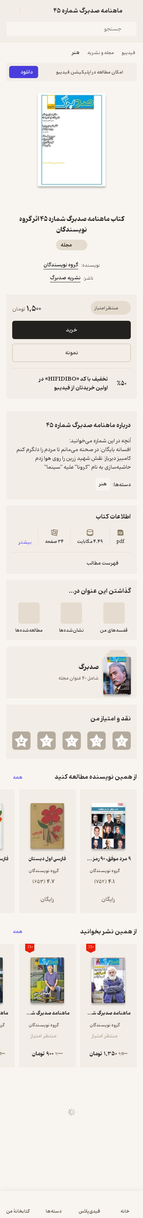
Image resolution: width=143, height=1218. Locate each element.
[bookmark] (90, 200)
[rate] (121, 740)
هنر (76, 53)
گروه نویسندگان (60, 265)
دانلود (27, 72)
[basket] (29, 11)
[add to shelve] (114, 613)
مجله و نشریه (100, 52)
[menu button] (11, 11)
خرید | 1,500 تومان (71, 1208)
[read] (29, 613)
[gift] (71, 200)
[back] (132, 11)
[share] (53, 200)
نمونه (71, 353)
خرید (71, 330)
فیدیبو (128, 52)
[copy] (18, 384)
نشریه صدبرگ (65, 278)
